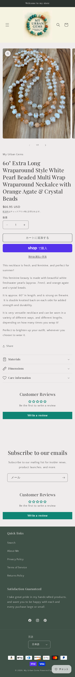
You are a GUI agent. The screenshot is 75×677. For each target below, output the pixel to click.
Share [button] (9, 346)
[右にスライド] (46, 145)
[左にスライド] (29, 145)
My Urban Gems (32, 670)
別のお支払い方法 (37, 257)
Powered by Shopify (50, 670)
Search (11, 542)
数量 (5, 217)
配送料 (6, 212)
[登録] (64, 477)
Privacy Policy (15, 559)
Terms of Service (17, 567)
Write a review (37, 415)
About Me (13, 551)
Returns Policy (15, 575)
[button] (7, 25)
